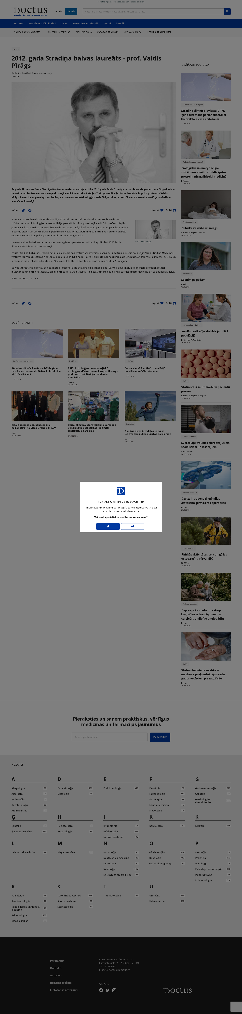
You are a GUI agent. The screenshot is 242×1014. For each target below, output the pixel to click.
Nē (132, 526)
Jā (108, 526)
